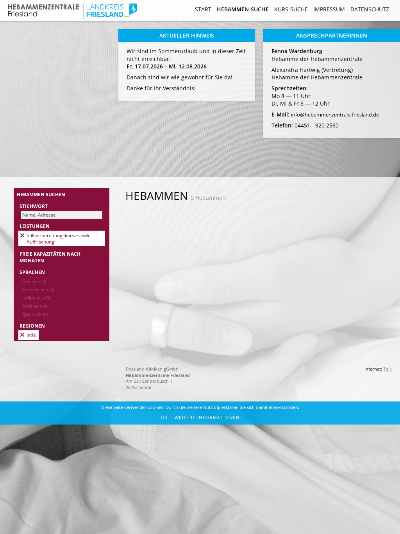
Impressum (329, 9)
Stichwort (34, 206)
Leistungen (35, 226)
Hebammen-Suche (243, 9)
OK (164, 417)
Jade (31, 335)
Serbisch (34, 306)
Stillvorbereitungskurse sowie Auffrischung (59, 238)
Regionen (32, 326)
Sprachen (32, 272)
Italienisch (36, 297)
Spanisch (35, 314)
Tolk (387, 369)
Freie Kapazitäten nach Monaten (50, 257)
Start (203, 9)
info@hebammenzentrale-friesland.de (335, 114)
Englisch (34, 281)
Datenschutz (369, 9)
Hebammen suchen (41, 194)
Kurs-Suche (291, 9)
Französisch (38, 289)
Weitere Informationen (207, 417)
